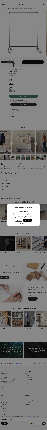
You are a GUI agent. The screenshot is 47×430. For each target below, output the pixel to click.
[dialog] (23, 215)
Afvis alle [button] (19, 220)
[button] (23, 223)
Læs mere (26, 211)
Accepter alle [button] (27, 220)
